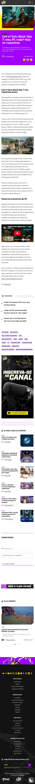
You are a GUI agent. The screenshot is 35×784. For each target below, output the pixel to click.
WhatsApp (17, 709)
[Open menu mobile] (29, 2)
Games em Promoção (17, 728)
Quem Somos (17, 682)
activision (5, 332)
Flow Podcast (17, 741)
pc (8, 342)
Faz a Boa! (17, 730)
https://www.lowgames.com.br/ (12, 279)
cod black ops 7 (7, 339)
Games (21, 339)
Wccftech (7, 284)
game (15, 339)
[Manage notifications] (3, 780)
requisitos (15, 346)
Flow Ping (17, 723)
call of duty (14, 332)
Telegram (17, 712)
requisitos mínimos (8, 349)
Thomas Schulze (10, 640)
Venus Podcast (17, 753)
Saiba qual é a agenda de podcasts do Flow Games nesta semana (9, 455)
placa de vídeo (15, 342)
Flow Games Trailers (17, 702)
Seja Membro (17, 732)
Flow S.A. (17, 748)
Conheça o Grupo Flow (17, 689)
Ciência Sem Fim (17, 751)
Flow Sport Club (17, 744)
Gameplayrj (17, 705)
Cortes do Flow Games (17, 700)
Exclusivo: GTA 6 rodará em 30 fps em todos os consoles (9, 500)
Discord (17, 707)
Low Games (17, 725)
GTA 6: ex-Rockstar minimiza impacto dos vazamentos (8, 486)
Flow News (17, 746)
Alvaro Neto (10, 56)
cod (20, 335)
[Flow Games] (3, 2)
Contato (17, 684)
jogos (4, 342)
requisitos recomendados (24, 349)
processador (6, 346)
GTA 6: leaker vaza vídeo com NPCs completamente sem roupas (10, 470)
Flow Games (17, 697)
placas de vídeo (27, 342)
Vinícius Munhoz (9, 505)
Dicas (3, 451)
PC (26, 79)
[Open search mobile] (32, 3)
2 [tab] (17, 644)
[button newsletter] (29, 765)
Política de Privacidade (17, 686)
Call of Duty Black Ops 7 (14, 76)
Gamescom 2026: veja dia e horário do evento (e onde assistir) (10, 514)
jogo (26, 339)
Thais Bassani (8, 459)
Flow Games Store (17, 721)
